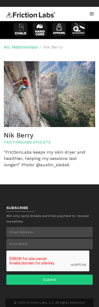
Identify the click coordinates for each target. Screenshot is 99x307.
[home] (29, 13)
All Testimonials (21, 47)
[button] (92, 14)
